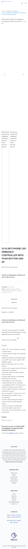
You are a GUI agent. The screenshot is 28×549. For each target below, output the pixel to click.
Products (14, 498)
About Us (14, 496)
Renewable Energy (14, 502)
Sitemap (14, 483)
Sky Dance (11, 287)
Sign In (14, 475)
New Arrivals (14, 477)
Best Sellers (14, 479)
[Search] (22, 3)
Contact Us (14, 504)
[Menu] (25, 3)
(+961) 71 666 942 (16, 515)
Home (14, 494)
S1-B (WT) (18, 290)
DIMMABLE (8, 289)
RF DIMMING (12, 290)
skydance (4, 292)
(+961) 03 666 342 (16, 517)
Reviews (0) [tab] (14, 302)
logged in (11, 433)
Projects (14, 500)
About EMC (14, 446)
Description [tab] (14, 299)
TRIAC (9, 292)
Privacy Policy (14, 481)
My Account (14, 473)
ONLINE (13, 289)
